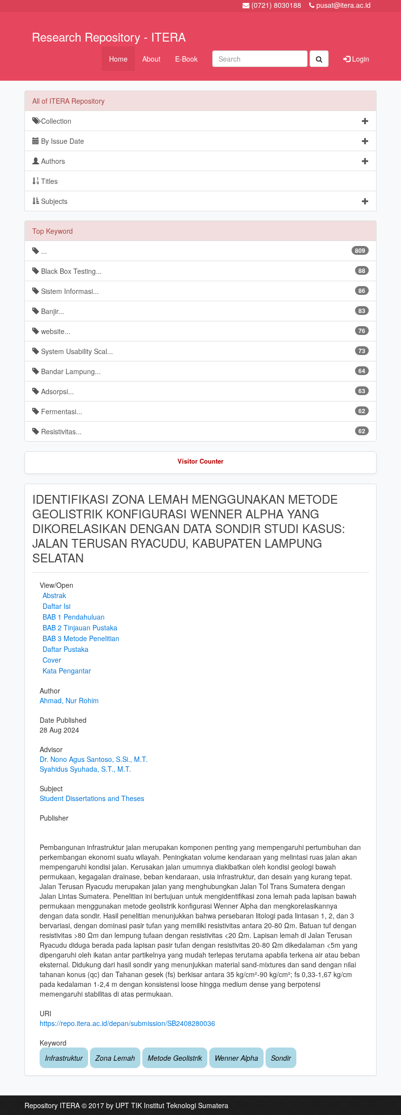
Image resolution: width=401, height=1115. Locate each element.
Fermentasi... (202, 411)
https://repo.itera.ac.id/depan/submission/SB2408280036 (127, 1023)
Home (118, 59)
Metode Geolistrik (175, 1058)
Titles (48, 181)
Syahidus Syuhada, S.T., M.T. (85, 769)
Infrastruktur (64, 1058)
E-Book (186, 59)
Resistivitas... (202, 431)
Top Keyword (52, 231)
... (202, 251)
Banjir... (202, 311)
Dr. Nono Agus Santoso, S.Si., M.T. (94, 759)
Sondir (281, 1058)
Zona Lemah (115, 1058)
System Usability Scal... (202, 351)
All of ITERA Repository (68, 101)
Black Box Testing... (202, 271)
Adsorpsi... (202, 391)
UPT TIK (128, 1105)
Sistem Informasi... (202, 291)
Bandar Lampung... (202, 371)
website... (202, 331)
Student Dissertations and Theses (92, 798)
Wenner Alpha (236, 1058)
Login (359, 59)
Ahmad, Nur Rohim (69, 700)
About (151, 59)
